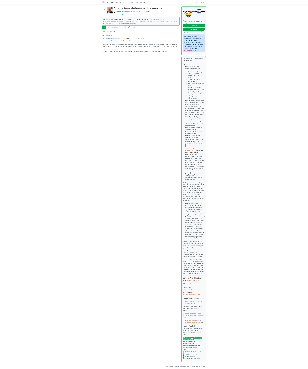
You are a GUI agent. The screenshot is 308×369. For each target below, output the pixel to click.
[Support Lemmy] (147, 2)
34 (116, 14)
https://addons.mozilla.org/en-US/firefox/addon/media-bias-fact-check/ (193, 315)
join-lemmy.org (200, 366)
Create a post (194, 29)
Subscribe (194, 25)
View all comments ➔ (108, 31)
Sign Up (202, 2)
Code (193, 366)
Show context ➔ (107, 35)
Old (128, 28)
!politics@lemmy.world (194, 284)
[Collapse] (104, 38)
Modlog (195, 347)
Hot (104, 28)
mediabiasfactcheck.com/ (193, 322)
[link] (119, 14)
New (123, 28)
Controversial (116, 28)
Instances (183, 366)
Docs (188, 366)
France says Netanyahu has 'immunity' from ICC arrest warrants (127, 19)
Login (197, 2)
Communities (120, 2)
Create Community (139, 2)
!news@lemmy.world (193, 280)
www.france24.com (119, 10)
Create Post (129, 2)
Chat (133, 28)
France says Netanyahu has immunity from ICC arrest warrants (138, 8)
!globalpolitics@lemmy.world (191, 289)
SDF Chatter (109, 2)
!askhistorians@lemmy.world (191, 294)
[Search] (193, 2)
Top (108, 28)
